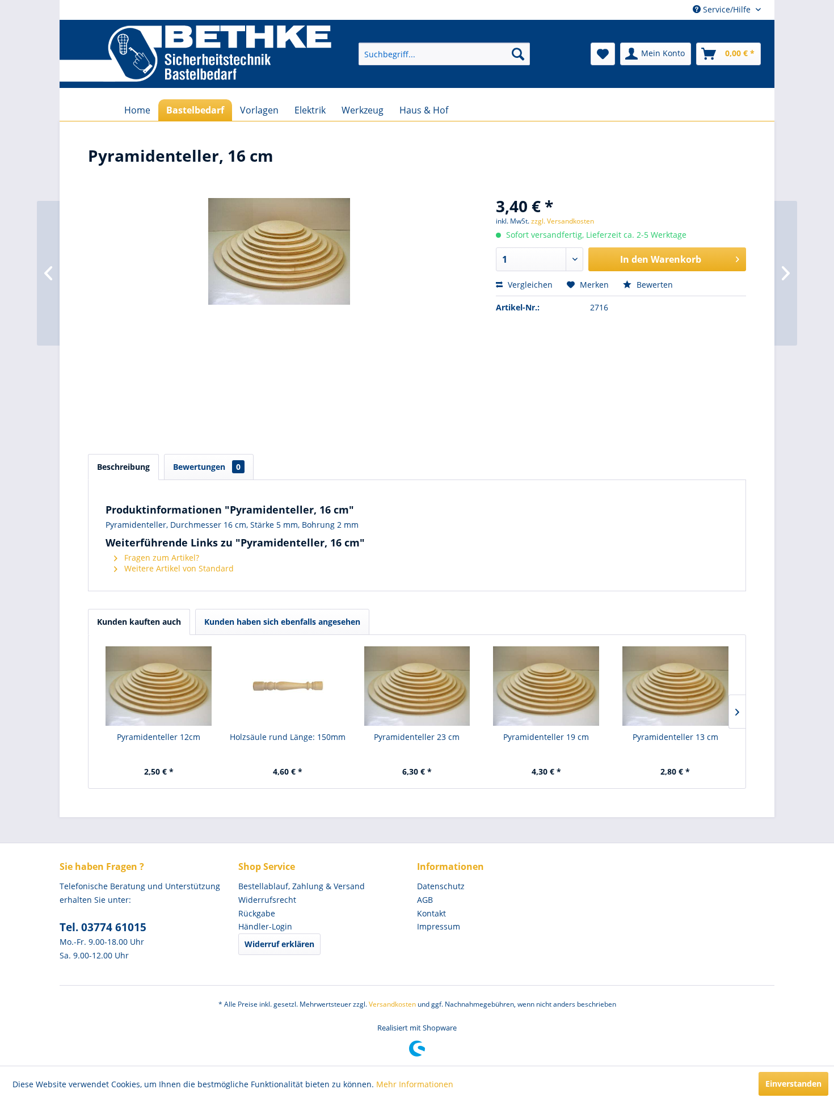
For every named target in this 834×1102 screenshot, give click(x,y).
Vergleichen (529, 284)
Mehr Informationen (414, 1084)
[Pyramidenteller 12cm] (159, 686)
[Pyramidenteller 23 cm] (417, 686)
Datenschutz (441, 886)
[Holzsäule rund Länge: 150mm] (288, 686)
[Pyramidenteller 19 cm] (546, 686)
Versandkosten (392, 1004)
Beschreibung (123, 466)
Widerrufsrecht (267, 899)
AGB (425, 899)
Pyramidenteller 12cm (158, 736)
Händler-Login (265, 926)
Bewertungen (207, 466)
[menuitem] (444, 54)
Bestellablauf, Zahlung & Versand (301, 886)
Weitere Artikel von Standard (178, 568)
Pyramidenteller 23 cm (417, 736)
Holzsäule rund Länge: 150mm (288, 736)
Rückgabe (256, 913)
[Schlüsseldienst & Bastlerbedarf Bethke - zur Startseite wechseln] (195, 54)
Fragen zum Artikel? (160, 557)
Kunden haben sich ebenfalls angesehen (282, 621)
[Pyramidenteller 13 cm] (675, 686)
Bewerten (653, 284)
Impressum (438, 926)
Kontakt (431, 913)
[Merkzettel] (603, 54)
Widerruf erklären (279, 944)
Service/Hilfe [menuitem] (727, 9)
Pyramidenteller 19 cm (546, 736)
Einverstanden (793, 1083)
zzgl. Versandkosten (562, 221)
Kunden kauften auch (139, 621)
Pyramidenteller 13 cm (675, 736)
